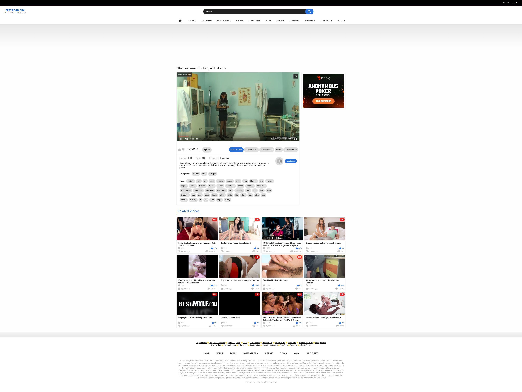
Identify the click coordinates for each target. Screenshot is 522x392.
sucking (193, 200)
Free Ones (293, 345)
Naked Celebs (280, 343)
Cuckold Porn (255, 343)
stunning (239, 190)
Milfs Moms (243, 345)
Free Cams (275, 139)
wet (212, 200)
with (248, 190)
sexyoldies (261, 186)
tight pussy (186, 190)
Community (326, 21)
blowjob (253, 181)
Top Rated (206, 21)
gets (207, 195)
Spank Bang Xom (234, 343)
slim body (210, 190)
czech (240, 186)
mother (220, 181)
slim (261, 190)
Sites (268, 21)
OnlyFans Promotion (217, 343)
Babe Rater (284, 345)
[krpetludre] (279, 161)
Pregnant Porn (201, 343)
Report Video (251, 150)
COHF (245, 343)
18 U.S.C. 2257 (312, 353)
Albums (239, 21)
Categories (254, 21)
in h (230, 190)
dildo (230, 195)
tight (219, 200)
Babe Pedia (292, 343)
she (250, 195)
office (220, 186)
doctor (211, 186)
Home (180, 20)
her (206, 200)
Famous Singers (230, 345)
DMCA (296, 353)
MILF (204, 174)
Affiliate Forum (305, 345)
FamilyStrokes (320, 343)
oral (261, 181)
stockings (230, 186)
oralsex (269, 181)
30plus (184, 186)
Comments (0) (291, 150)
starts (184, 200)
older (238, 181)
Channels (310, 21)
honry (214, 195)
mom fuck (198, 190)
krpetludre (291, 161)
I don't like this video (183, 149)
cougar (230, 181)
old (205, 181)
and (199, 195)
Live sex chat (216, 345)
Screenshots (267, 150)
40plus (193, 186)
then (243, 195)
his (236, 195)
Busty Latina (255, 345)
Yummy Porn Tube (306, 343)
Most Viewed (223, 21)
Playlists (294, 21)
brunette (184, 195)
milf (198, 181)
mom (212, 181)
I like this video (179, 149)
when (222, 195)
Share (278, 150)
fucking (202, 186)
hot (255, 190)
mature (191, 181)
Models (280, 21)
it (200, 200)
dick (257, 195)
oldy (245, 181)
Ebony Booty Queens (270, 345)
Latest (192, 21)
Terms (283, 353)
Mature (196, 174)
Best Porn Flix (184, 74)
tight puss (221, 190)
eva (193, 195)
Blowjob (212, 174)
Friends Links (267, 343)
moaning (250, 186)
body (269, 190)
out (263, 195)
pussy (227, 200)
